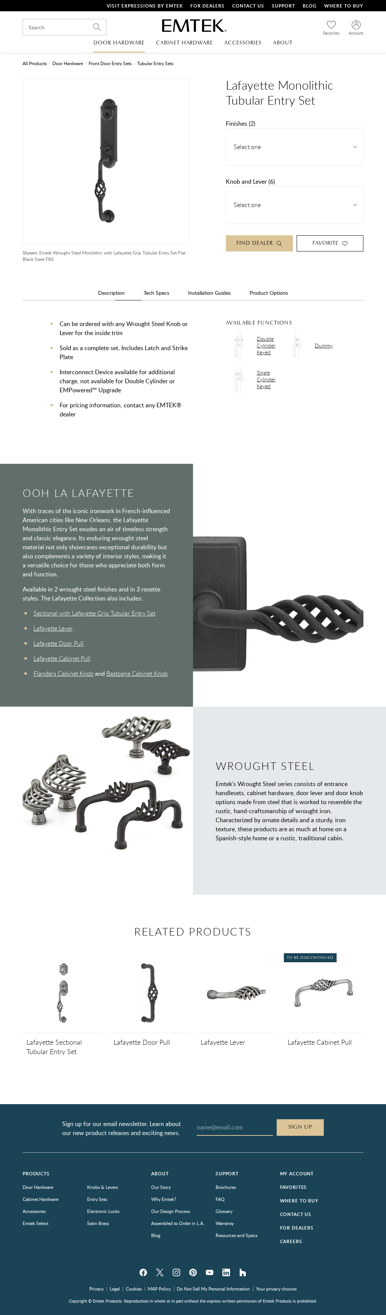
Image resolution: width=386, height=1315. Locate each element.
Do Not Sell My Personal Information (213, 1289)
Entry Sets (97, 1199)
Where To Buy (343, 6)
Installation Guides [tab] (209, 292)
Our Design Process (170, 1211)
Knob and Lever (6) (250, 181)
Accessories (34, 1211)
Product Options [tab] (269, 292)
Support (283, 6)
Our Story (161, 1187)
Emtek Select (35, 1223)
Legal (115, 1289)
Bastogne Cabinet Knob (137, 673)
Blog (310, 6)
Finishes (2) (240, 123)
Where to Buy (299, 1201)
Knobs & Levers (102, 1187)
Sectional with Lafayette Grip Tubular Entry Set (94, 613)
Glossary (224, 1211)
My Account (297, 1173)
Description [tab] (111, 292)
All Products (35, 63)
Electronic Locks (103, 1211)
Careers (291, 1241)
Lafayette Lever (53, 628)
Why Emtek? (163, 1199)
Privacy (96, 1289)
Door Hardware (67, 63)
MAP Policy (159, 1289)
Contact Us (248, 6)
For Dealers (207, 6)
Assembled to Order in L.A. (177, 1223)
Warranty (225, 1223)
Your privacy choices (276, 1289)
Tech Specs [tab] (156, 292)
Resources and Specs (236, 1235)
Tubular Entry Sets (155, 63)
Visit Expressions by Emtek (145, 6)
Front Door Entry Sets (110, 63)
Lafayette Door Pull (59, 643)
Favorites (293, 1187)
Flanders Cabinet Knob (63, 673)
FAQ (220, 1199)
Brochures (226, 1187)
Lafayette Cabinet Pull (62, 658)
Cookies (134, 1289)
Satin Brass (98, 1223)
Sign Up (300, 1127)
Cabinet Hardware (40, 1199)
